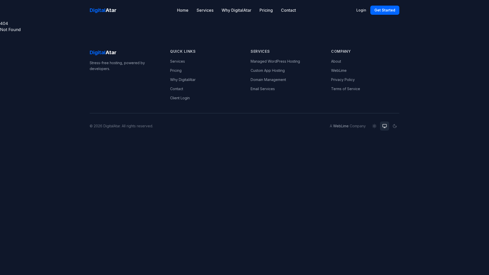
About (336, 61)
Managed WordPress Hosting (275, 61)
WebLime (339, 70)
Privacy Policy (343, 79)
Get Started (384, 10)
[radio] (374, 126)
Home (182, 10)
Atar (103, 10)
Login (361, 10)
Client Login (180, 98)
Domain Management (268, 79)
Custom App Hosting (268, 70)
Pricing (266, 10)
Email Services (263, 89)
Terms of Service (345, 89)
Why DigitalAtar (236, 10)
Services (205, 10)
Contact (288, 10)
